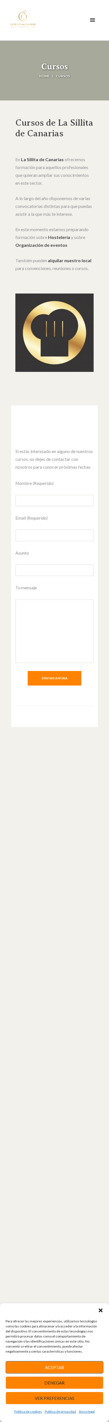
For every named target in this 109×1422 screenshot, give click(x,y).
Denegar (54, 1382)
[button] (100, 1310)
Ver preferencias (54, 1398)
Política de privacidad (60, 1411)
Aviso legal (87, 1411)
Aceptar (54, 1367)
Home (44, 76)
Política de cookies (28, 1411)
